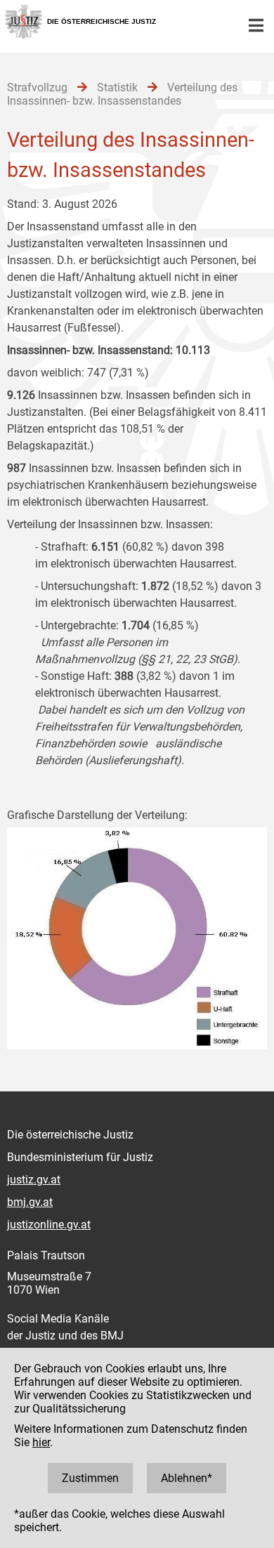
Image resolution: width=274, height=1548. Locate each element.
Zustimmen (90, 1478)
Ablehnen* (186, 1478)
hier (41, 1442)
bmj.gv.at (30, 1202)
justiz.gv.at (33, 1179)
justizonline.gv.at (49, 1224)
